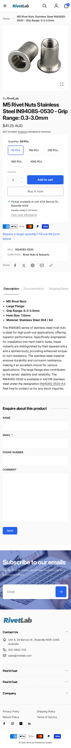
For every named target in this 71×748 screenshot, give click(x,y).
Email (8, 435)
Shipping (22, 131)
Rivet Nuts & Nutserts (36, 254)
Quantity (11, 172)
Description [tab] (11, 288)
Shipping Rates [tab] (59, 288)
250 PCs (53, 150)
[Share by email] (42, 265)
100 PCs (34, 150)
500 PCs (16, 161)
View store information (24, 215)
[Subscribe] (61, 591)
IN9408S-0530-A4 (52, 383)
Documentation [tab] (33, 288)
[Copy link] (51, 265)
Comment (9, 469)
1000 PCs (36, 161)
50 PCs (15, 150)
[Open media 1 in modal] (35, 58)
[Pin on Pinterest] (32, 265)
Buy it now (35, 191)
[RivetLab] (18, 622)
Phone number (13, 452)
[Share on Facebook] (15, 265)
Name (6, 417)
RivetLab (11, 98)
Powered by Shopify (43, 742)
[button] (5, 6)
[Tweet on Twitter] (24, 265)
